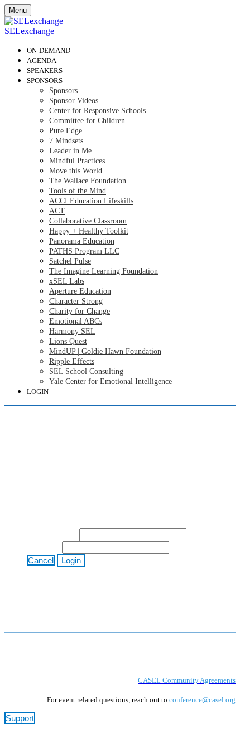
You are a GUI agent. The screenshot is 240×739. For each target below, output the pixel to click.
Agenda (41, 60)
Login (38, 391)
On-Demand (48, 50)
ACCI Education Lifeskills (91, 201)
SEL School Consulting (86, 371)
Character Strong (76, 301)
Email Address (52, 534)
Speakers (45, 70)
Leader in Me (70, 151)
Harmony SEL (72, 331)
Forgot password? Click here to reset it (119, 571)
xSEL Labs (66, 281)
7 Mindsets (66, 141)
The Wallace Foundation (87, 181)
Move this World (75, 171)
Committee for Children (87, 120)
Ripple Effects (71, 361)
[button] (41, 560)
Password (43, 547)
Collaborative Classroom (88, 221)
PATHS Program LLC (84, 251)
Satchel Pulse (70, 261)
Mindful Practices (77, 161)
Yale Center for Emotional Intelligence (110, 381)
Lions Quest (68, 341)
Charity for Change (79, 311)
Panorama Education (81, 241)
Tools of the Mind (77, 191)
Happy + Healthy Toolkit (88, 231)
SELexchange (29, 31)
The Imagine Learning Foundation (103, 271)
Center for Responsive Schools (97, 110)
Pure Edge (65, 131)
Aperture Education (80, 291)
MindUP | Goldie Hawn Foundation (105, 351)
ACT (57, 211)
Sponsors (45, 80)
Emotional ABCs (75, 321)
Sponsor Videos (73, 100)
